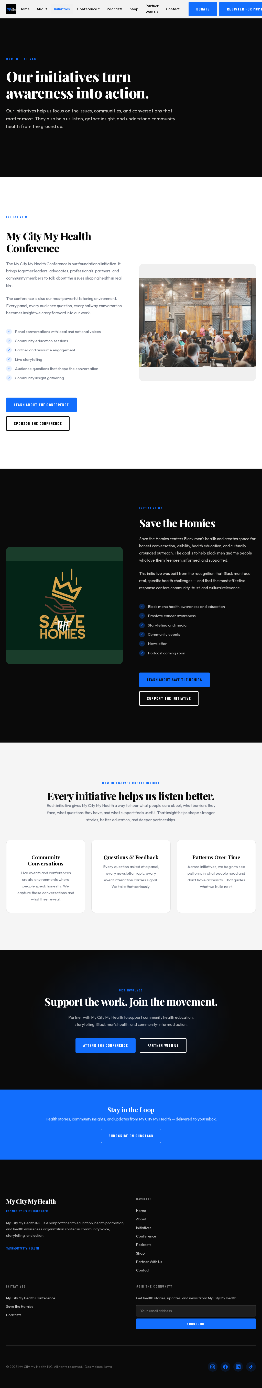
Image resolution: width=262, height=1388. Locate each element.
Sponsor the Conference (38, 423)
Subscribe (196, 1324)
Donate (203, 9)
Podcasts (115, 9)
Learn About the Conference (41, 404)
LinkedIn (238, 1367)
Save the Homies (20, 1306)
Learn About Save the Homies (174, 679)
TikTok (251, 1367)
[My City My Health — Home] (11, 9)
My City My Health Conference (30, 1298)
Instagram (212, 1367)
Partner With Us (152, 9)
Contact (172, 9)
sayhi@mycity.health (22, 1248)
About (42, 9)
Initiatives (62, 9)
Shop (134, 9)
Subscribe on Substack (131, 1135)
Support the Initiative (169, 698)
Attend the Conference (105, 1045)
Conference (88, 9)
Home (24, 9)
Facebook (225, 1367)
